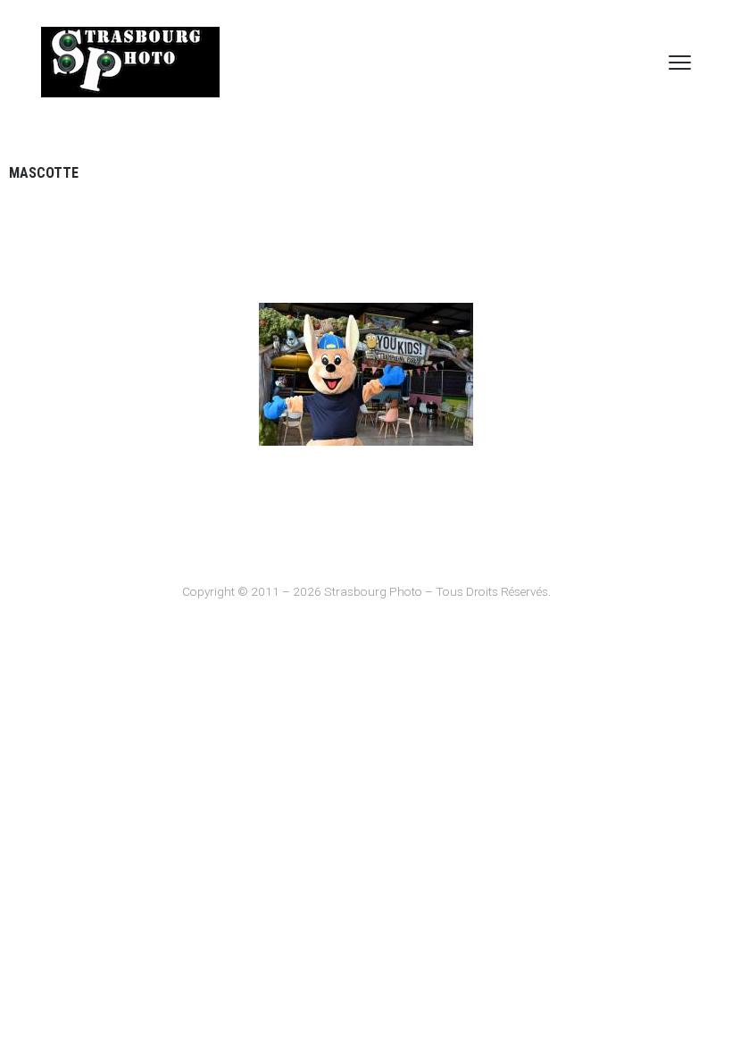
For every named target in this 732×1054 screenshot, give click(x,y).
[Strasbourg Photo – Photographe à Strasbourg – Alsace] (130, 62)
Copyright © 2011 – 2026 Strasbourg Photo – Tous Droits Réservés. (366, 591)
